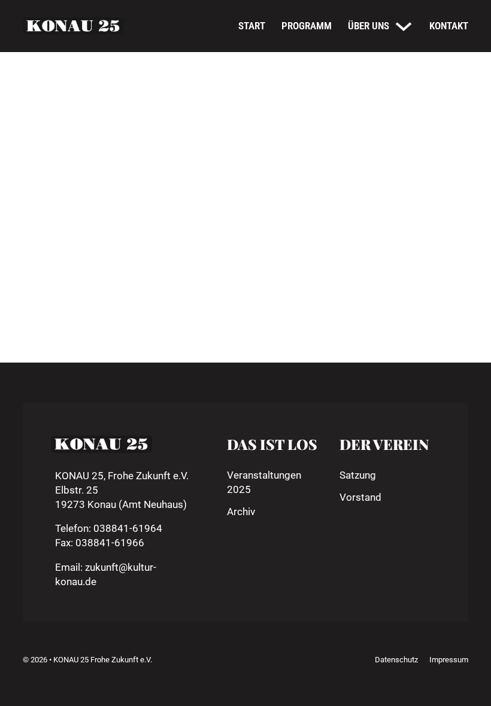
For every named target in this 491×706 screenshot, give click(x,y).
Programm (306, 26)
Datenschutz (396, 659)
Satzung (358, 475)
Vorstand (360, 497)
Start (251, 26)
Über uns (368, 26)
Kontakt (448, 26)
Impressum (448, 659)
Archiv (241, 512)
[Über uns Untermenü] (403, 26)
